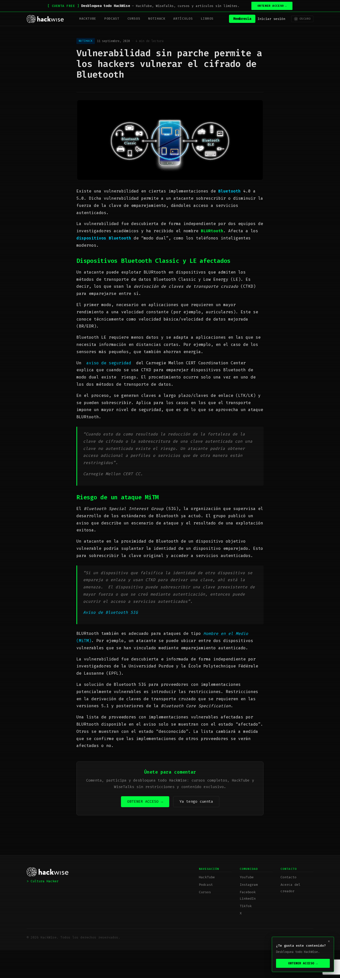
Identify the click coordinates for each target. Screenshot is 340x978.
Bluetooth (229, 191)
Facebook (248, 892)
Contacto (288, 877)
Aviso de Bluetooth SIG (110, 612)
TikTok (246, 906)
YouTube (247, 877)
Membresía (242, 19)
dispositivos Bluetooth (105, 238)
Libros (207, 18)
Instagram (249, 885)
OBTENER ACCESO (272, 6)
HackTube (87, 18)
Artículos (183, 18)
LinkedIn (248, 898)
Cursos (133, 18)
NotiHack (156, 18)
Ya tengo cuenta (196, 801)
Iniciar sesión (271, 19)
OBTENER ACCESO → (145, 801)
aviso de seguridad (108, 363)
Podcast (111, 18)
